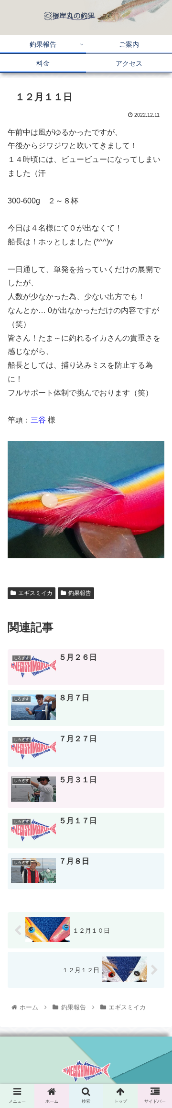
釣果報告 (79, 593)
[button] (153, 895)
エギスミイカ (35, 593)
